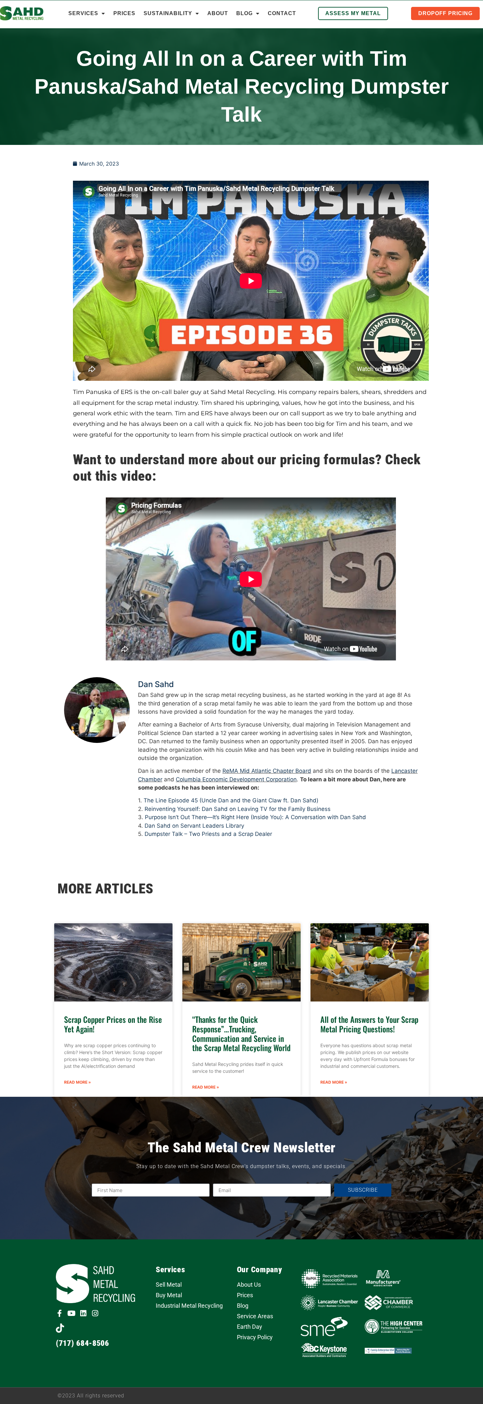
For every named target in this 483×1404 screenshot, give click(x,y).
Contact (282, 13)
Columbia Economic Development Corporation (236, 779)
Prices (124, 13)
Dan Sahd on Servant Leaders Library (194, 825)
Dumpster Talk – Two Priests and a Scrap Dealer (208, 834)
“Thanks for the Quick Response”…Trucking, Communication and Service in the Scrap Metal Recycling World (241, 1033)
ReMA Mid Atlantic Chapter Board (266, 771)
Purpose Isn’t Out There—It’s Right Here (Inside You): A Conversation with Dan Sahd (255, 817)
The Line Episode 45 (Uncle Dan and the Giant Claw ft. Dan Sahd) (231, 800)
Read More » (77, 1082)
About (217, 13)
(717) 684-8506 (82, 1343)
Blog (244, 13)
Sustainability (168, 13)
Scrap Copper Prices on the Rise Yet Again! (113, 1024)
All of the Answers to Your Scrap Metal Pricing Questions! (369, 1024)
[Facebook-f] (59, 1313)
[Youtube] (71, 1313)
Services (83, 13)
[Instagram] (95, 1313)
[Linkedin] (83, 1313)
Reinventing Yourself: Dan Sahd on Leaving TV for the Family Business (238, 809)
